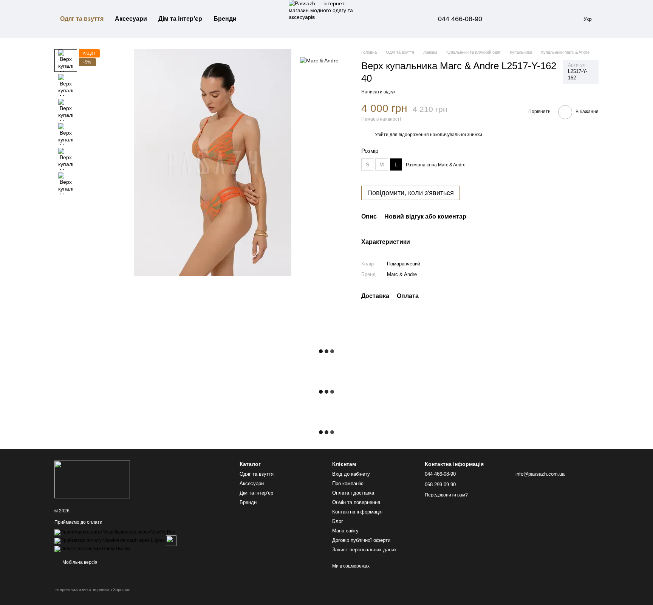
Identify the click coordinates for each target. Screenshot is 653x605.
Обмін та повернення (356, 502)
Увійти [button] (381, 134)
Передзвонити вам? (446, 495)
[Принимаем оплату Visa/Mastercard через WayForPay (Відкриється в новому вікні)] (114, 532)
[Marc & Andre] (319, 60)
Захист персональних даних (364, 549)
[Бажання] (531, 19)
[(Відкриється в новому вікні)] (171, 540)
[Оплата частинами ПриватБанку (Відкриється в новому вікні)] (92, 548)
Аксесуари (131, 19)
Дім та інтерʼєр (180, 19)
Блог (337, 521)
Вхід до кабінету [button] (351, 474)
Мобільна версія (79, 562)
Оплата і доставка (353, 493)
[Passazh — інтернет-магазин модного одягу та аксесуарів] (92, 479)
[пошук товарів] (256, 19)
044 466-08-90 (460, 19)
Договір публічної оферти (361, 540)
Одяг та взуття (82, 19)
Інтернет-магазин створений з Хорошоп (92, 589)
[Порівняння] (511, 19)
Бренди (225, 19)
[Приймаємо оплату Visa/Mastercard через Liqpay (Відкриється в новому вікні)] (109, 540)
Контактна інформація (357, 512)
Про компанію (348, 483)
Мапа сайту (345, 531)
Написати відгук (378, 92)
